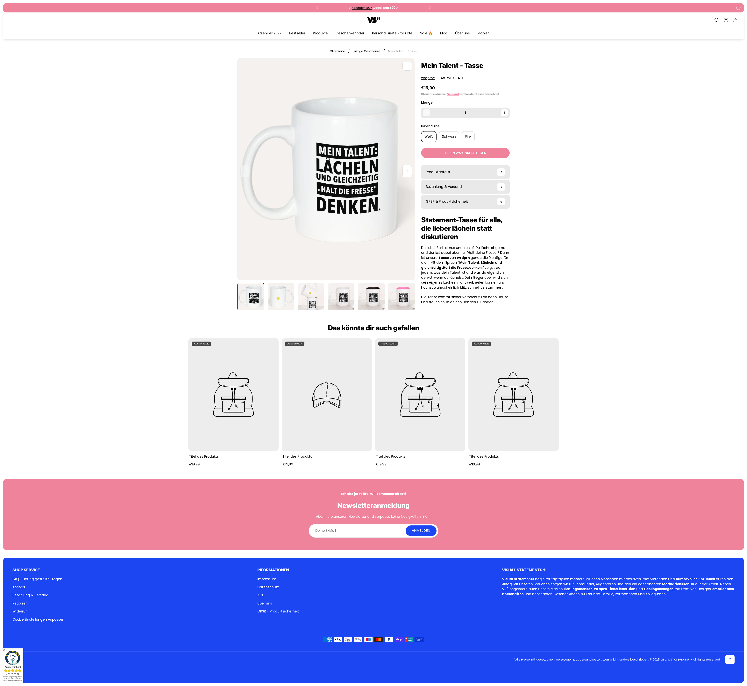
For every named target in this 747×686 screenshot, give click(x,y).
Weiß (428, 136)
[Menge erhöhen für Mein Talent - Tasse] (504, 113)
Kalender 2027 (362, 8)
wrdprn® (428, 78)
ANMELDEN (421, 531)
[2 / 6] (281, 296)
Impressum (266, 579)
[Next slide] (429, 7)
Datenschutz (268, 587)
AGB (260, 595)
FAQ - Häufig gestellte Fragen (37, 579)
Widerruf (19, 611)
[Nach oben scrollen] (730, 659)
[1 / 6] (250, 296)
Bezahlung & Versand (30, 595)
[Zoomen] (407, 66)
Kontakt (18, 587)
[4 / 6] (341, 296)
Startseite (337, 51)
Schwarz (449, 136)
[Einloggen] (726, 20)
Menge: (427, 102)
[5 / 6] (371, 296)
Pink (468, 136)
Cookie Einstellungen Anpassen (38, 619)
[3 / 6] (311, 296)
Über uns (264, 603)
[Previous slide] (317, 7)
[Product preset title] (233, 394)
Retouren (20, 603)
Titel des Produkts (204, 456)
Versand (453, 94)
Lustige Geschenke (366, 51)
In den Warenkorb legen (465, 153)
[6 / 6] (401, 296)
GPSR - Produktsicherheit (278, 611)
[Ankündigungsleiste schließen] (738, 7)
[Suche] (716, 20)
